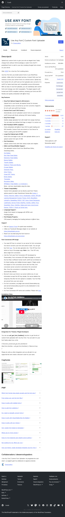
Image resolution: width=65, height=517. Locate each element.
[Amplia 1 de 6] (12, 365)
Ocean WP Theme (9, 174)
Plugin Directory (6, 7)
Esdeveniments (53, 479)
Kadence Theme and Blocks (12, 165)
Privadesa (4, 484)
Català (7, 505)
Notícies (4, 479)
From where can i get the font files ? (12, 398)
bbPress (5, 495)
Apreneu (35, 476)
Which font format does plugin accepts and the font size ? (19, 393)
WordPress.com (7, 490)
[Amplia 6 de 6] (39, 365)
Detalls (5, 50)
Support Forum (13, 226)
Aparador (20, 476)
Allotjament (5, 482)
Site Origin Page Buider (10, 155)
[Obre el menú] (62, 2)
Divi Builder (7, 153)
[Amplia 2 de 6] (12, 374)
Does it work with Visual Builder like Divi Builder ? (16, 418)
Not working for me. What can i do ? (12, 443)
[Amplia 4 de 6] (26, 374)
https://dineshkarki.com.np (11, 231)
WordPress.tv (38, 484)
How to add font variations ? (10, 408)
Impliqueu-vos (53, 476)
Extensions (20, 482)
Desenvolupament (36, 50)
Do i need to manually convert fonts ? (13, 413)
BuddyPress (6, 498)
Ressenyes (14, 50)
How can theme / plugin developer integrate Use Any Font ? (19, 447)
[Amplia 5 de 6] (26, 380)
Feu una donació (54, 482)
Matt (4, 492)
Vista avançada (49, 100)
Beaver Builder (8, 160)
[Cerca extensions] (18, 12)
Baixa (60, 42)
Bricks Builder (8, 176)
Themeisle (7, 179)
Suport (61, 50)
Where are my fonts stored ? (10, 433)
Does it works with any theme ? (11, 423)
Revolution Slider (9, 181)
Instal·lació (24, 50)
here (11, 248)
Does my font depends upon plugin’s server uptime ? (17, 438)
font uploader (59, 89)
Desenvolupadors (38, 482)
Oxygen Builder (8, 167)
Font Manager (59, 86)
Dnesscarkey (17, 43)
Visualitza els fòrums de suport (54, 147)
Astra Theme (7, 172)
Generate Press (8, 169)
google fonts (60, 92)
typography (60, 95)
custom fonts (60, 82)
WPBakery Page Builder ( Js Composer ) (16, 184)
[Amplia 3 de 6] (26, 365)
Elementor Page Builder (10, 158)
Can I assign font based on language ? (13, 428)
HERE (6, 71)
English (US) (60, 79)
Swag (51, 484)
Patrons (19, 484)
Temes (19, 479)
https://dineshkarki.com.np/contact (14, 236)
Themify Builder (8, 162)
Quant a (4, 476)
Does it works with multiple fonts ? (12, 403)
